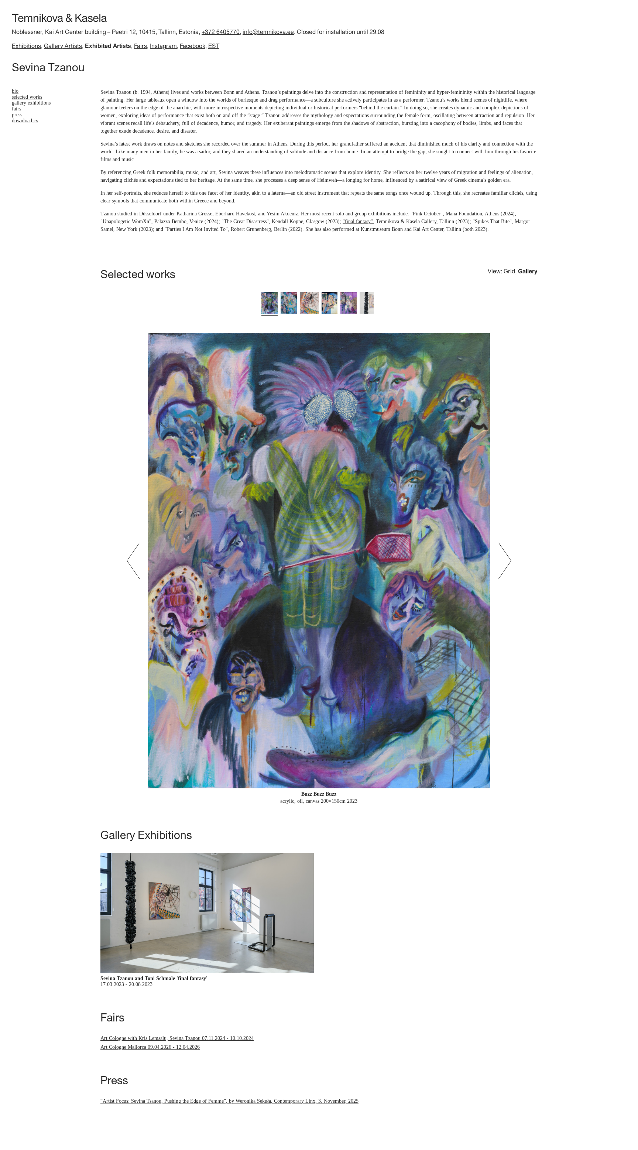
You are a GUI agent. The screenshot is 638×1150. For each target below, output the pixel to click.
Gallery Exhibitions (31, 103)
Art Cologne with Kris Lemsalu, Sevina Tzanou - (177, 1038)
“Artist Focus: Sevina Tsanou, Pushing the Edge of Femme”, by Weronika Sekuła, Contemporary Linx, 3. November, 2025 (229, 1101)
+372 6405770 (221, 31)
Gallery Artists (63, 45)
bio (15, 91)
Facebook (192, 45)
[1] (269, 303)
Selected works (27, 97)
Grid (509, 271)
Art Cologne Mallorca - (150, 1047)
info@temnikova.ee (268, 31)
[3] (309, 303)
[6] (367, 303)
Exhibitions (26, 45)
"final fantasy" (358, 221)
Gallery (528, 271)
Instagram (163, 45)
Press (17, 114)
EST (213, 45)
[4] (329, 303)
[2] (289, 303)
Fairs (140, 45)
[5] (348, 303)
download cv (25, 120)
